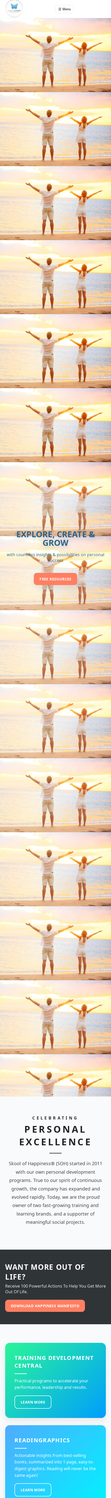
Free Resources (55, 579)
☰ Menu (64, 9)
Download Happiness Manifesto (45, 1305)
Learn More (33, 1402)
